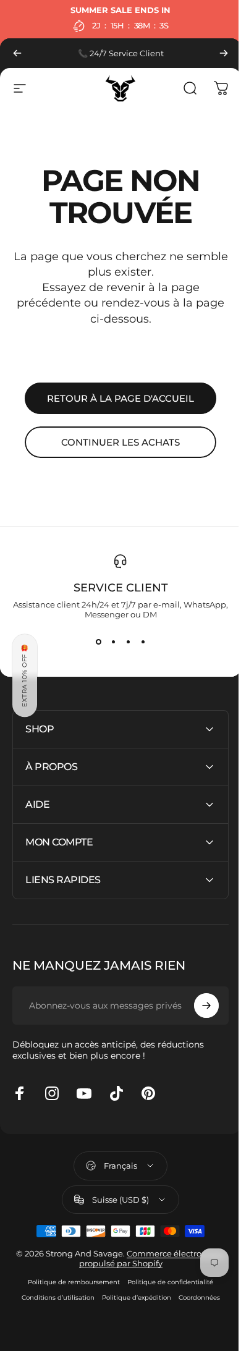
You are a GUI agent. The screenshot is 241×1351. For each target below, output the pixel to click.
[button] (24, 675)
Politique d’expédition (131, 1298)
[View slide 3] (123, 641)
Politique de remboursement (69, 1282)
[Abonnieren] (197, 1005)
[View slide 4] (138, 641)
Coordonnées (194, 1298)
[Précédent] (17, 53)
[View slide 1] (94, 641)
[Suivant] (214, 53)
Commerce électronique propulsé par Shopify (121, 1258)
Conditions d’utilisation (53, 1298)
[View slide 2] (108, 641)
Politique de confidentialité (166, 1282)
